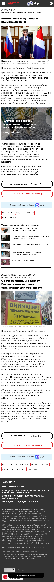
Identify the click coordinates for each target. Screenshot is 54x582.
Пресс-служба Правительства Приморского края (24, 63)
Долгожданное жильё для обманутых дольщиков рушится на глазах (27, 253)
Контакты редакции (13, 486)
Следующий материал (26, 575)
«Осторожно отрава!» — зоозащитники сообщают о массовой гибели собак (21, 124)
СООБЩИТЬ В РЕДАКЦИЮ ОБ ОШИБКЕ (21, 502)
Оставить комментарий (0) (27, 194)
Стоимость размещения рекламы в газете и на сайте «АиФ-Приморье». (26, 491)
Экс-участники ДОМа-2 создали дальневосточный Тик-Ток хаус (24, 229)
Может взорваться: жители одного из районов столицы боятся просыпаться (30, 237)
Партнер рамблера (24, 570)
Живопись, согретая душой (23, 260)
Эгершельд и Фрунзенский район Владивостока (24, 326)
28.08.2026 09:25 (8, 275)
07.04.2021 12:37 (8, 10)
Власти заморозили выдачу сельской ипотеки (30, 244)
